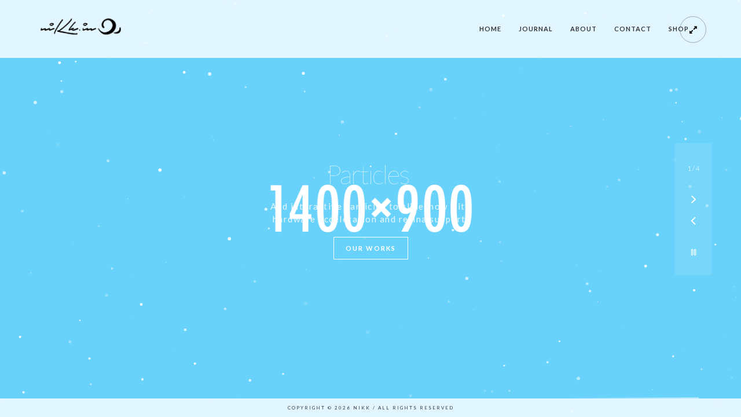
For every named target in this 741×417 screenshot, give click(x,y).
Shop (679, 28)
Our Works (371, 248)
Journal (536, 28)
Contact (632, 28)
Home (490, 28)
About (583, 28)
